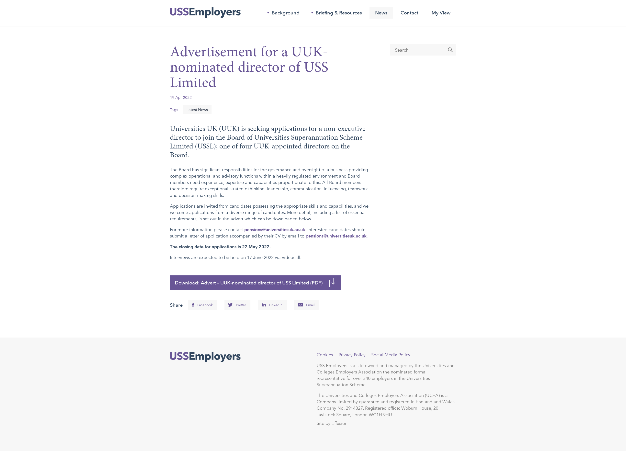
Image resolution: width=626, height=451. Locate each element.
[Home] (205, 12)
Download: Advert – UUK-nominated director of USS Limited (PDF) (249, 283)
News (381, 13)
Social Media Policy (390, 355)
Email (310, 305)
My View (441, 13)
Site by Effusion (332, 423)
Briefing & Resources (334, 14)
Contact (409, 13)
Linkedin (275, 305)
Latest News (197, 109)
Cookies (325, 355)
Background (281, 14)
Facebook (205, 305)
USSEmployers (205, 357)
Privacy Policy (352, 355)
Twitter (241, 305)
